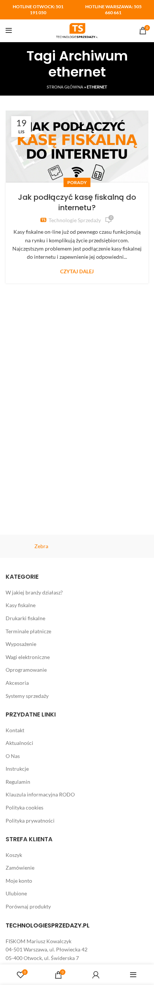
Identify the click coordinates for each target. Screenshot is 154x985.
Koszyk (14, 855)
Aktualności (19, 743)
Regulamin (18, 782)
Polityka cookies (24, 807)
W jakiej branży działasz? (34, 592)
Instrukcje (17, 768)
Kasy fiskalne (21, 605)
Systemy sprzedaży (27, 696)
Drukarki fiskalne (25, 618)
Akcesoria (17, 683)
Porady (77, 182)
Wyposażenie (21, 644)
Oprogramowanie (26, 669)
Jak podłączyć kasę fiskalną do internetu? (77, 202)
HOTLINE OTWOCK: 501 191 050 (38, 9)
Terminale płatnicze (28, 631)
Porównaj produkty (28, 906)
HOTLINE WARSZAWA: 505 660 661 (113, 9)
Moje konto (19, 880)
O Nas (13, 756)
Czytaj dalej (77, 271)
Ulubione (16, 893)
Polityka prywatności (30, 820)
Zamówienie (20, 867)
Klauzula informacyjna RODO (40, 794)
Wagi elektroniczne (28, 657)
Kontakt (15, 730)
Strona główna (65, 86)
